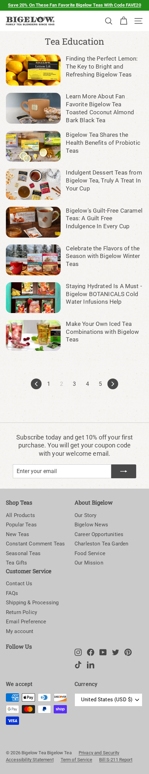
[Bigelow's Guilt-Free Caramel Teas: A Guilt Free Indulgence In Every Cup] (33, 222)
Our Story (85, 515)
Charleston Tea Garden (101, 544)
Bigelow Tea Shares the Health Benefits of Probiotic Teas (103, 142)
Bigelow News (91, 525)
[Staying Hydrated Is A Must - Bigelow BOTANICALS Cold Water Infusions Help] (33, 297)
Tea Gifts (16, 563)
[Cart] (123, 21)
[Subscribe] (123, 471)
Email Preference (26, 622)
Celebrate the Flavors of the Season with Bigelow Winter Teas (103, 256)
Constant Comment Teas (35, 544)
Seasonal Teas (23, 553)
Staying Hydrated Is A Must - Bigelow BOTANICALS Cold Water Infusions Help (104, 294)
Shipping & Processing (32, 602)
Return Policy (21, 612)
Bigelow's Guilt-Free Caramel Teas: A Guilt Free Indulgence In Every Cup (104, 218)
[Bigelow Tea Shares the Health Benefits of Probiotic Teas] (33, 146)
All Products (20, 515)
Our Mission (88, 563)
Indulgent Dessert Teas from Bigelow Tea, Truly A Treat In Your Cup (104, 180)
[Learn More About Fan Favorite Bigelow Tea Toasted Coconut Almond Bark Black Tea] (33, 108)
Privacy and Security (99, 752)
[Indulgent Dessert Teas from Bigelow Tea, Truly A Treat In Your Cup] (33, 184)
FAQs (12, 593)
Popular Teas (21, 525)
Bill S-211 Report (115, 759)
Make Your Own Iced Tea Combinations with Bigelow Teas (102, 331)
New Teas (17, 534)
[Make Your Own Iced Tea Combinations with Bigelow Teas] (33, 335)
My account (20, 631)
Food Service (89, 553)
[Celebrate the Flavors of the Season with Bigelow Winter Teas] (33, 259)
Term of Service (76, 759)
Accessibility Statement (30, 759)
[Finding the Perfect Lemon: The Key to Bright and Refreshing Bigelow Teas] (33, 70)
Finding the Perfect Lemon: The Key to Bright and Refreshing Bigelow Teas (102, 66)
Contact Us (19, 583)
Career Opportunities (98, 534)
